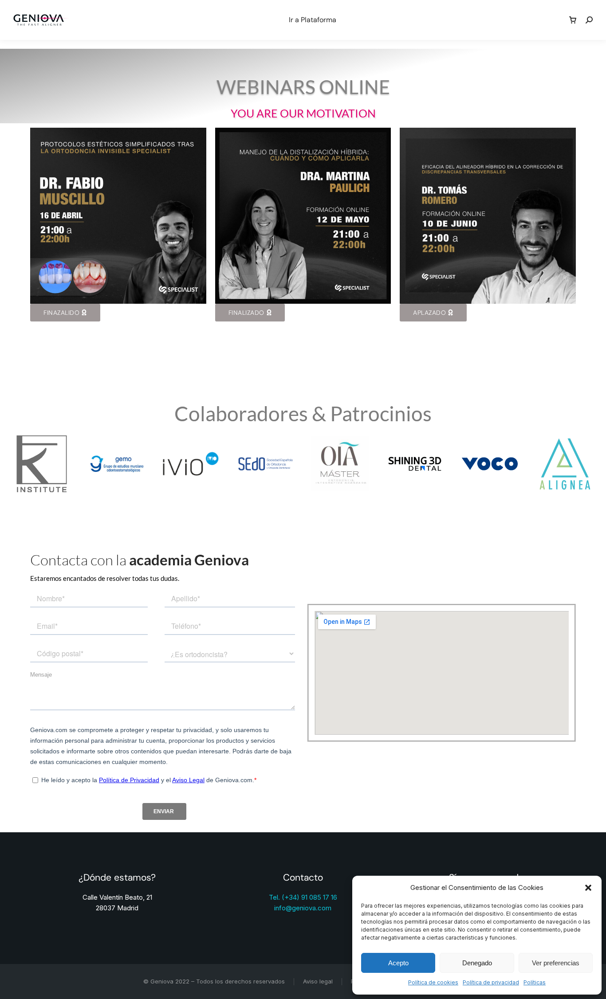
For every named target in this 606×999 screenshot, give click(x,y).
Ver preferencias (555, 963)
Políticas (534, 982)
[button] (588, 887)
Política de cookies (433, 982)
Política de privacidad (491, 982)
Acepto (398, 963)
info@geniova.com (302, 908)
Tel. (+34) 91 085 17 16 (303, 897)
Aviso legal (318, 981)
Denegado (477, 963)
